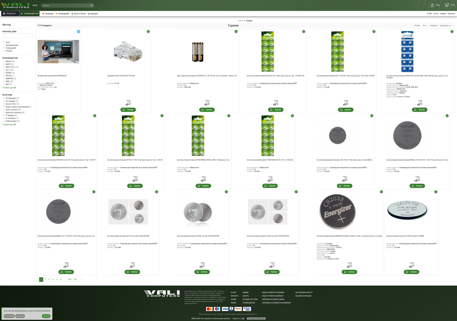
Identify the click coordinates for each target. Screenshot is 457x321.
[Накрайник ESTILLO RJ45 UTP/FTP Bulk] (128, 51)
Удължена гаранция (303, 296)
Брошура (94, 13)
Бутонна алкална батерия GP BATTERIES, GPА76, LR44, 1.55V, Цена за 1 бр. (203, 160)
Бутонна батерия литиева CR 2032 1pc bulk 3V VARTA (405, 236)
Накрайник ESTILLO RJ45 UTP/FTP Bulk (121, 76)
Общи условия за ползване (272, 296)
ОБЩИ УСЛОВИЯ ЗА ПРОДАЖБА (273, 292)
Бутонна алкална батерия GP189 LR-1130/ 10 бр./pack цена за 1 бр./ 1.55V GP (135, 160)
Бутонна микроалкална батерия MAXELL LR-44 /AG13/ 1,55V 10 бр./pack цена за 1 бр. (417, 160)
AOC (9, 84)
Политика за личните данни (273, 299)
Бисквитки (20, 316)
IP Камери (11, 115)
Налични (9, 51)
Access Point (12, 104)
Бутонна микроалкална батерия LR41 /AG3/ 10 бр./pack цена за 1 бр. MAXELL (345, 160)
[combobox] (67, 5)
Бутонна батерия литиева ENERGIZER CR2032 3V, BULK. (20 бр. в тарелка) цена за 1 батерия (349, 236)
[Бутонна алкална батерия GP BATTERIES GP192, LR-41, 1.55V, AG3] (268, 135)
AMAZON (11, 78)
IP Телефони (12, 118)
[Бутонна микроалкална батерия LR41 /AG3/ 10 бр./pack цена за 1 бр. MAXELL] (337, 135)
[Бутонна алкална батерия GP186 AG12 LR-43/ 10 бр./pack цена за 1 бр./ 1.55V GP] (58, 135)
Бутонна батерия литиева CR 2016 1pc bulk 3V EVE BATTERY (128, 236)
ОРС (256, 314)
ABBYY (10, 64)
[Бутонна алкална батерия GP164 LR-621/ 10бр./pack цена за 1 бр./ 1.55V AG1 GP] (268, 51)
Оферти (246, 296)
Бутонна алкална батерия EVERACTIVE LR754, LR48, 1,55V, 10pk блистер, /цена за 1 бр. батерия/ (417, 77)
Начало (240, 21)
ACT (9, 70)
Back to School (13, 110)
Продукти (10, 13)
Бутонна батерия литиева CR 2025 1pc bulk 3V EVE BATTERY (268, 236)
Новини (443, 13)
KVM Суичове (13, 121)
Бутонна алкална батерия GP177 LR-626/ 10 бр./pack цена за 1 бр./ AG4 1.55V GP (346, 76)
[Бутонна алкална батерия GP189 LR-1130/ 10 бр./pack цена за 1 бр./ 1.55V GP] (128, 135)
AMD (9, 81)
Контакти (451, 13)
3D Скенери (12, 101)
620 (69, 279)
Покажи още (9, 88)
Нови (8, 42)
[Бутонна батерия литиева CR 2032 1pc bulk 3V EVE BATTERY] (198, 212)
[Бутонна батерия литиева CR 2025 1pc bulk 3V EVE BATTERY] (268, 212)
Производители (249, 303)
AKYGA (10, 76)
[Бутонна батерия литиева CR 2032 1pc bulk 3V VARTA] (407, 212)
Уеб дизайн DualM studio (256, 318)
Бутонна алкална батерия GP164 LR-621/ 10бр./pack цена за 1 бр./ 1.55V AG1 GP (275, 76)
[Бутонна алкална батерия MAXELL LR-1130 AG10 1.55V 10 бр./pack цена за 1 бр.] (58, 212)
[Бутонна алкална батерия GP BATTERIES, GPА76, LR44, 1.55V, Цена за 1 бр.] (198, 135)
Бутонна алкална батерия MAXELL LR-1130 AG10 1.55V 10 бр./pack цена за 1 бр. (66, 236)
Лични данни (9, 316)
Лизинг (233, 303)
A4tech (10, 61)
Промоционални (12, 45)
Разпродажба (11, 48)
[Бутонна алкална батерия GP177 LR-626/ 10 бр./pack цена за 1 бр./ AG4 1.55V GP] (337, 51)
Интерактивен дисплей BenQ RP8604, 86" (52, 76)
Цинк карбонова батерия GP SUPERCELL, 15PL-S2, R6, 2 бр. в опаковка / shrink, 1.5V (207, 76)
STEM (429, 13)
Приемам (46, 316)
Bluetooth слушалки (15, 112)
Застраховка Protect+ (304, 292)
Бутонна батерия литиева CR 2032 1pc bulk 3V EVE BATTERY (198, 236)
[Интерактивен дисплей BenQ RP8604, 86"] (58, 51)
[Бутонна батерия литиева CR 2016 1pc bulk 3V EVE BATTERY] (128, 212)
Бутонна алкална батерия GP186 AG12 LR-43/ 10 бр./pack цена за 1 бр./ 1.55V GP (66, 160)
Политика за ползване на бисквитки (276, 303)
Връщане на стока (250, 299)
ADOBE (10, 73)
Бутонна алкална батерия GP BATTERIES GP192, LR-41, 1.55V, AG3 (270, 160)
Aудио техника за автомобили (18, 107)
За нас (435, 13)
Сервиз (233, 299)
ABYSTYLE (12, 67)
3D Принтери (12, 98)
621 (75, 279)
